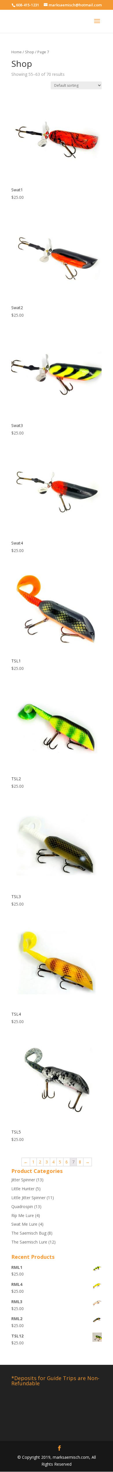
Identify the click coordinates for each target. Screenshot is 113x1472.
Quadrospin (22, 1206)
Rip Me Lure (22, 1215)
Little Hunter (22, 1188)
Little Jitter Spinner (28, 1197)
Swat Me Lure (24, 1224)
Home (16, 51)
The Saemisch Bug (28, 1233)
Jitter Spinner (23, 1179)
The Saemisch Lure (29, 1242)
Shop (29, 51)
